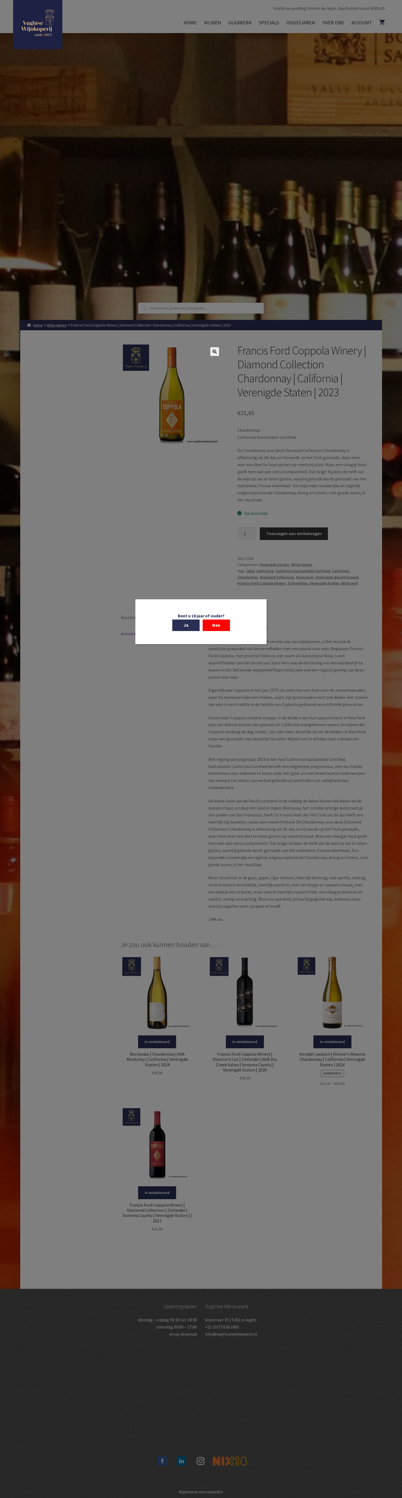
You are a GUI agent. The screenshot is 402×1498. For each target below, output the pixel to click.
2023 (250, 570)
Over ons (333, 22)
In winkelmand (157, 1041)
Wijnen (212, 22)
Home (190, 22)
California (264, 570)
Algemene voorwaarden (201, 1491)
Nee (216, 624)
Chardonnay (247, 577)
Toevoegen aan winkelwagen (294, 533)
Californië (340, 570)
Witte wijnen (57, 325)
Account (361, 22)
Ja (185, 624)
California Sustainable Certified (302, 570)
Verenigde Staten (274, 564)
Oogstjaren (300, 22)
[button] (214, 351)
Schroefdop (298, 583)
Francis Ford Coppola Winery (261, 583)
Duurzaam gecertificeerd (337, 577)
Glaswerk (240, 22)
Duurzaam (305, 577)
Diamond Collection (277, 577)
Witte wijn (349, 583)
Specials (269, 22)
